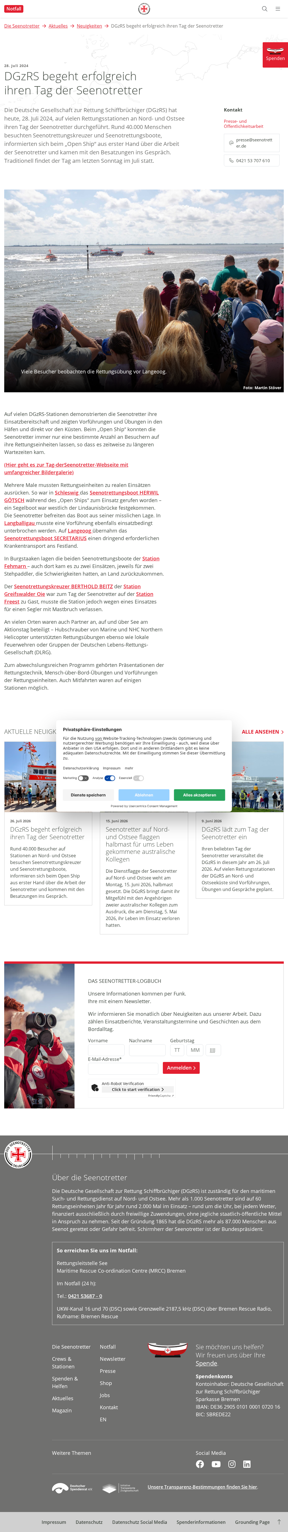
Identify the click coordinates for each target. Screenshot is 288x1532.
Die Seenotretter (22, 26)
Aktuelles (58, 26)
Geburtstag (182, 1040)
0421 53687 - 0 (85, 1296)
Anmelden (179, 1067)
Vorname (98, 1040)
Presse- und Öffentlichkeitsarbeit (243, 123)
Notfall (13, 9)
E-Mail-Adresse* (105, 1059)
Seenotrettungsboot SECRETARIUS (45, 538)
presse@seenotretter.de (254, 143)
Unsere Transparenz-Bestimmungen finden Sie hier (202, 1487)
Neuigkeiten (89, 26)
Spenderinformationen (201, 1522)
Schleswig (67, 492)
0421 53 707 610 (253, 160)
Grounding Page (252, 1522)
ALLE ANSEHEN (260, 731)
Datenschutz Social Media (139, 1522)
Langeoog (80, 530)
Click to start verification (136, 1089)
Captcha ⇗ (161, 1095)
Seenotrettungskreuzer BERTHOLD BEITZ (63, 586)
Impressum (54, 1522)
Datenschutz (89, 1522)
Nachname (140, 1040)
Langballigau (20, 523)
